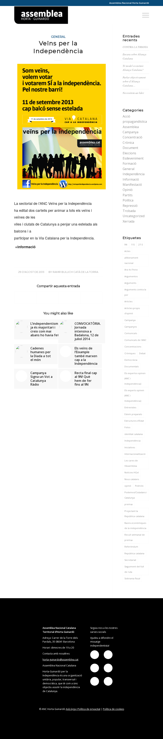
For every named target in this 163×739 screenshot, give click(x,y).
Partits (128, 195)
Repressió (130, 205)
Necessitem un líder (133, 93)
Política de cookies (113, 709)
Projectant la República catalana (134, 514)
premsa (128, 504)
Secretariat (130, 559)
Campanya (130, 132)
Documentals (131, 366)
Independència (134, 174)
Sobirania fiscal (132, 578)
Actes (127, 251)
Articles (128, 301)
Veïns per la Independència (58, 47)
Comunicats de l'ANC (135, 339)
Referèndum (131, 546)
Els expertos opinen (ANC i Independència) (135, 378)
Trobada (129, 211)
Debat (142, 353)
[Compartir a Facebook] (25, 297)
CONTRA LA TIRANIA (135, 47)
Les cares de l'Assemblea (131, 463)
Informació (131, 179)
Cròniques (129, 353)
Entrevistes (130, 407)
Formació (129, 163)
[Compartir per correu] (91, 297)
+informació (25, 246)
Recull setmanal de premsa (134, 537)
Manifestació (132, 184)
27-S (140, 244)
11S (133, 244)
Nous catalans (131, 479)
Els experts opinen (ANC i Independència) (134, 395)
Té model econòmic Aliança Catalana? (133, 68)
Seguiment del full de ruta (134, 569)
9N (125, 244)
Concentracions (132, 346)
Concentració (132, 137)
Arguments (130, 282)
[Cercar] (134, 15)
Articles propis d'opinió (132, 311)
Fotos (127, 427)
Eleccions (129, 153)
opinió (127, 485)
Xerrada (128, 221)
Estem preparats (133, 414)
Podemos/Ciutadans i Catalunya (135, 495)
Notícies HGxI (131, 472)
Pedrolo (139, 485)
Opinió (128, 190)
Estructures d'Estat (134, 420)
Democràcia (130, 359)
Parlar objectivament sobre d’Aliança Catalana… (134, 81)
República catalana (134, 553)
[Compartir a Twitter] (47, 297)
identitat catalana (133, 434)
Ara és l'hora (131, 269)
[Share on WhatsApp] (69, 297)
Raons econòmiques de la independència (135, 525)
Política (128, 200)
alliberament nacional (131, 260)
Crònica (128, 142)
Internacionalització (135, 453)
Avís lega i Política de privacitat (83, 709)
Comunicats (130, 333)
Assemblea (131, 127)
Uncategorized (134, 216)
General (58, 37)
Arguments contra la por (135, 292)
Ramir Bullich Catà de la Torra (75, 271)
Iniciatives (129, 447)
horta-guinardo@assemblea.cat (60, 659)
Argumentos (131, 276)
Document (130, 148)
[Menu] (143, 15)
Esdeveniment (133, 158)
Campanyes (130, 326)
